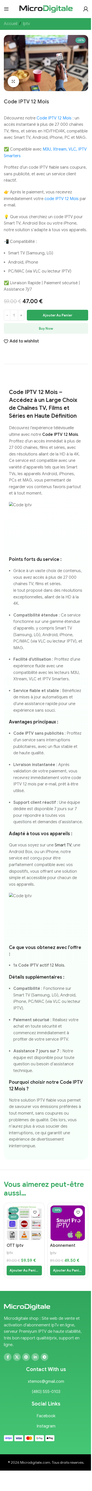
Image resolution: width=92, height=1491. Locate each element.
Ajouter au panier (57, 315)
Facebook (46, 1416)
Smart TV (63, 845)
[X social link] (17, 1357)
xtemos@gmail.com (46, 1381)
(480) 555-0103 (46, 1391)
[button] (24, 1270)
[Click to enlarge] (13, 81)
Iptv (26, 23)
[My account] (85, 9)
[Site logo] (46, 9)
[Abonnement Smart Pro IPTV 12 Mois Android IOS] (67, 1223)
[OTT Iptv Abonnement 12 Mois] (24, 1222)
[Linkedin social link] (35, 1357)
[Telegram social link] (44, 1357)
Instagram (46, 1426)
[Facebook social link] (8, 1357)
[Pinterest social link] (26, 1357)
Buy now (46, 328)
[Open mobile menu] (6, 9)
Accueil (10, 23)
